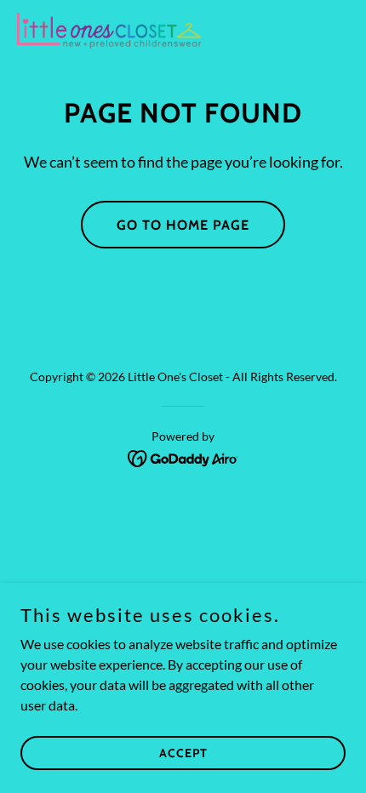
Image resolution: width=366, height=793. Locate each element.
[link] (109, 31)
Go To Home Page (183, 225)
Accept (183, 752)
